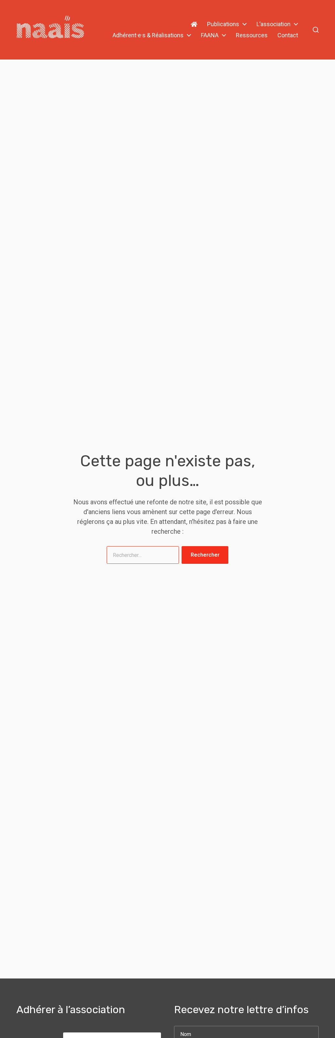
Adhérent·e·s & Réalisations (148, 35)
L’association (273, 24)
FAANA (210, 35)
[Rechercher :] (141, 556)
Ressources (252, 35)
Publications (223, 24)
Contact (287, 35)
